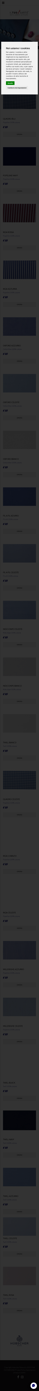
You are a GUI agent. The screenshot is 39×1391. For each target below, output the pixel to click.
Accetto (10, 83)
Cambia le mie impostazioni (17, 88)
